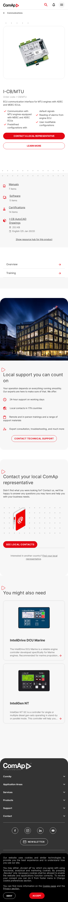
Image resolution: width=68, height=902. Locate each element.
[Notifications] (54, 5)
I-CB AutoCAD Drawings (17, 220)
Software (14, 195)
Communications (15, 13)
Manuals (14, 184)
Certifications (17, 207)
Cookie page (49, 886)
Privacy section (11, 888)
